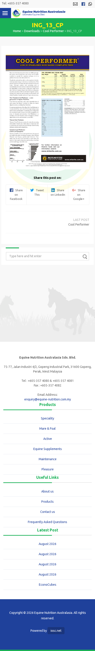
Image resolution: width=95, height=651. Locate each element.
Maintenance (48, 459)
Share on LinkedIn (58, 192)
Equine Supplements (47, 449)
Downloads (32, 31)
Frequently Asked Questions (47, 522)
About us (47, 491)
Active (47, 438)
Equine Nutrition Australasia (38, 13)
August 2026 (47, 544)
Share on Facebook (16, 194)
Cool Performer (53, 31)
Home (17, 31)
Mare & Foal (47, 428)
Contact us (47, 512)
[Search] (84, 256)
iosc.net (56, 630)
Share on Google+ (79, 194)
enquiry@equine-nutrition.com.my (47, 399)
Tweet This (39, 192)
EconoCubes (47, 584)
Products (47, 501)
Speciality (47, 418)
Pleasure (48, 469)
